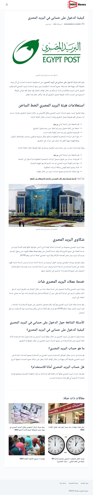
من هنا (55, 124)
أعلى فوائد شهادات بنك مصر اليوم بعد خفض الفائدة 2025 (66, 429)
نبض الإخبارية (84, 483)
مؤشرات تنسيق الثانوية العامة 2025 (32, 458)
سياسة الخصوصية (73, 483)
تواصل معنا (63, 483)
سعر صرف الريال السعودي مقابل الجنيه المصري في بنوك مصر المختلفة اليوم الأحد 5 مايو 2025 (27, 429)
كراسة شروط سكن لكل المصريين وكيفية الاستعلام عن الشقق (53, 179)
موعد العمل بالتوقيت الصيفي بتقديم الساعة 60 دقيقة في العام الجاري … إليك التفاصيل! (68, 460)
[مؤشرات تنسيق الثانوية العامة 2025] (27, 445)
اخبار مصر (48, 24)
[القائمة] (7, 5)
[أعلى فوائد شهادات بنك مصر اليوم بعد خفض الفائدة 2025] (66, 413)
